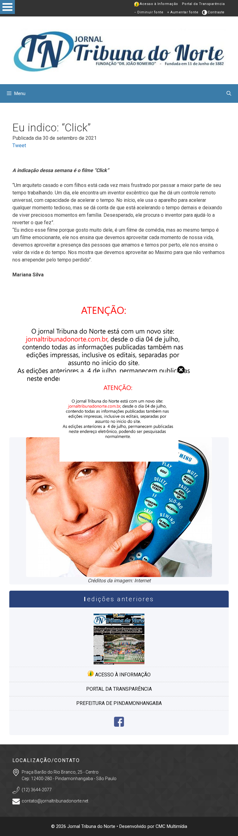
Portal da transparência (119, 689)
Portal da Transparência (203, 4)
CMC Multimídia (171, 826)
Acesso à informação (122, 675)
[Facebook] (119, 725)
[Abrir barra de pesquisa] (229, 93)
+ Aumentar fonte (182, 12)
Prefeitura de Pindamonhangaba (119, 703)
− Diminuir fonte (148, 12)
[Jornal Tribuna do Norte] (119, 50)
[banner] (119, 460)
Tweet (19, 145)
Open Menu (7, 7)
